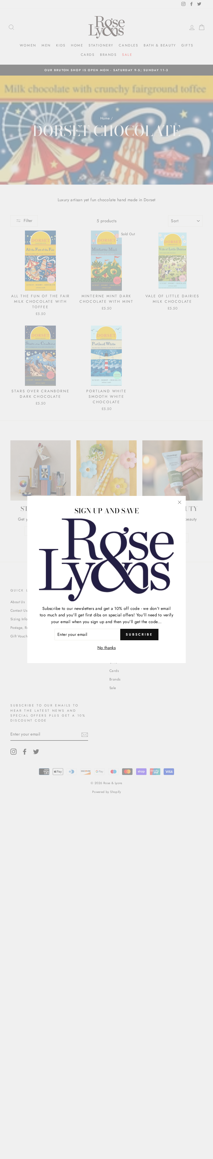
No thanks (106, 648)
